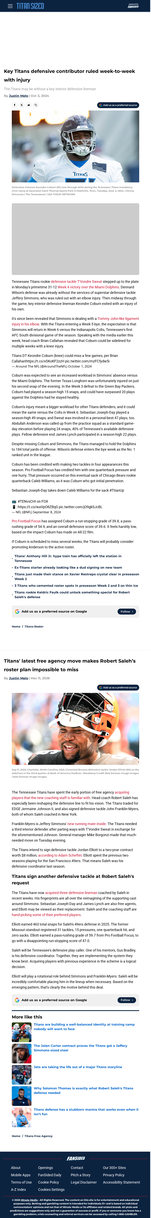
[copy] (36, 105)
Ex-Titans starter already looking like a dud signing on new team (68, 567)
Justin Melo (18, 96)
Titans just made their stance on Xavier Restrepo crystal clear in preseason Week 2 (77, 576)
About (15, 1168)
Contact (77, 1168)
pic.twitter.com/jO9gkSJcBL (80, 507)
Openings (45, 1168)
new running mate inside (86, 824)
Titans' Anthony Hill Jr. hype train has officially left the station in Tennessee (68, 558)
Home (16, 626)
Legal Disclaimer (84, 1182)
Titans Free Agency (38, 1136)
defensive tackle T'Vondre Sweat (76, 281)
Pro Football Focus (26, 521)
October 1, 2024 (80, 366)
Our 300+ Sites (114, 1168)
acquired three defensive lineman (71, 893)
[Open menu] (10, 6)
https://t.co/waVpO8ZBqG (38, 507)
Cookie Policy (48, 1182)
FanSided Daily (49, 1175)
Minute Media (29, 1200)
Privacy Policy (113, 1175)
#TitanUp (117, 490)
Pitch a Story (80, 1175)
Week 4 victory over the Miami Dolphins (88, 287)
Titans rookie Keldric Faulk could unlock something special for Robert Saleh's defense (72, 594)
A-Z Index (18, 1189)
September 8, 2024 (47, 512)
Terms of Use (21, 1182)
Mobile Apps (20, 1175)
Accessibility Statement (121, 1182)
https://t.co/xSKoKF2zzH (45, 361)
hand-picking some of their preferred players (46, 915)
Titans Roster (34, 626)
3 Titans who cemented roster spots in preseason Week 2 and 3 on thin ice (76, 586)
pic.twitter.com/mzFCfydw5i (87, 361)
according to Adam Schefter (60, 855)
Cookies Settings (51, 1189)
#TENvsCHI (27, 501)
